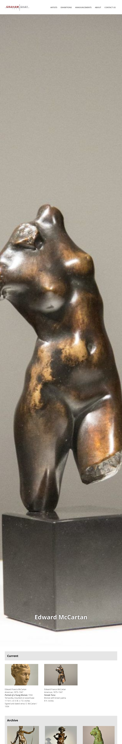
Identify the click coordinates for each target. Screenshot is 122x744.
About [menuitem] (98, 7)
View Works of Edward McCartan (61, 330)
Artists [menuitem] (53, 7)
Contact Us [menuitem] (110, 7)
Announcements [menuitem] (83, 7)
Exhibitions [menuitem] (66, 7)
